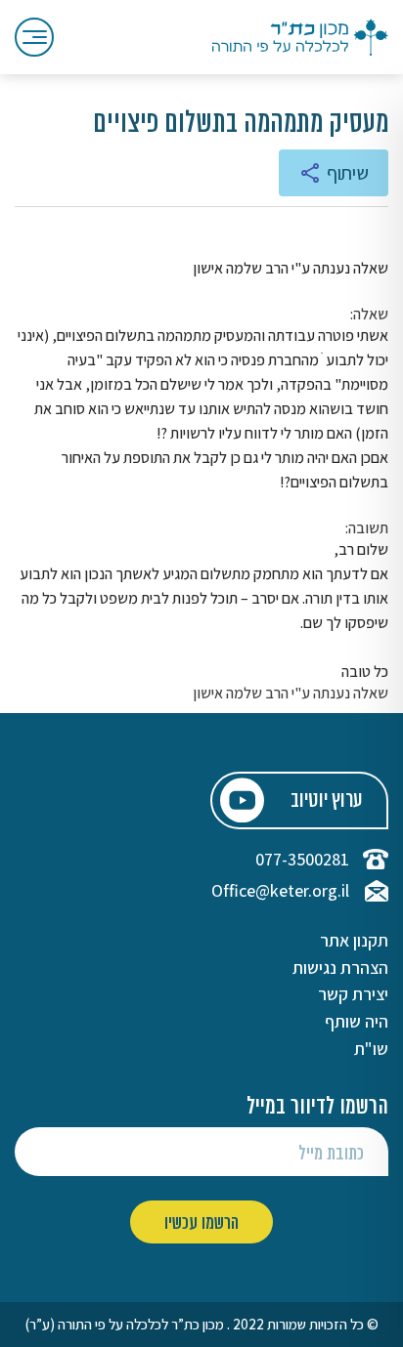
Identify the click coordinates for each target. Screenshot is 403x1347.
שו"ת (371, 1049)
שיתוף (348, 173)
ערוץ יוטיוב (326, 801)
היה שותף (356, 1021)
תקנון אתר (354, 940)
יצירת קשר (353, 994)
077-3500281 (302, 859)
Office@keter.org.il (280, 891)
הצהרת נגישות (340, 968)
